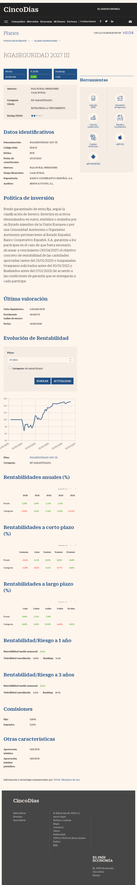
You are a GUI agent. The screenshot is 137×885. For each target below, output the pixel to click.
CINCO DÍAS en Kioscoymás (69, 838)
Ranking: (60, 71)
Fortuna (72, 21)
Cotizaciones (88, 21)
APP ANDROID (93, 164)
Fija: (6, 719)
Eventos (17, 816)
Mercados (33, 21)
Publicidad (59, 834)
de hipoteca (120, 106)
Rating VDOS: (15, 115)
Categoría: (18, 368)
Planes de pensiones (45, 41)
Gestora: (12, 88)
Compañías (18, 21)
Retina (96, 875)
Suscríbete (19, 820)
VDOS (56, 779)
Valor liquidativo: (14, 309)
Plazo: (10, 352)
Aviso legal (59, 816)
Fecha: (8, 71)
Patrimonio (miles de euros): (13, 316)
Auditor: (9, 183)
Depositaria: (11, 178)
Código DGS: (11, 147)
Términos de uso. (70, 779)
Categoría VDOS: (12, 102)
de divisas (93, 145)
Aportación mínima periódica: (10, 762)
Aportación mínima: (10, 751)
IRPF (93, 106)
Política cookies (62, 820)
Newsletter (130, 21)
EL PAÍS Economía (103, 868)
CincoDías (98, 871)
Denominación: (12, 142)
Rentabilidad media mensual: (21, 651)
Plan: (7, 457)
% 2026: (35, 71)
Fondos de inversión (15, 41)
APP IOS (120, 144)
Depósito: (9, 724)
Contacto (58, 827)
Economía (46, 21)
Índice (56, 841)
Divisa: (8, 153)
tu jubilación (120, 125)
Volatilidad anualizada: (17, 658)
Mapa (56, 823)
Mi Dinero (59, 21)
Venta (56, 831)
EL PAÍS (106, 859)
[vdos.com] (128, 31)
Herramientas (94, 80)
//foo (5, 22)
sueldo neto (93, 125)
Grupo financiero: (14, 173)
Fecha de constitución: (11, 160)
